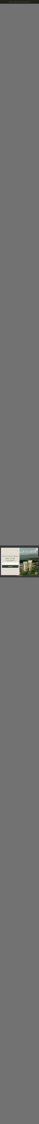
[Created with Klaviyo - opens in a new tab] (19, 575)
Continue (10, 566)
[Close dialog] (37, 549)
